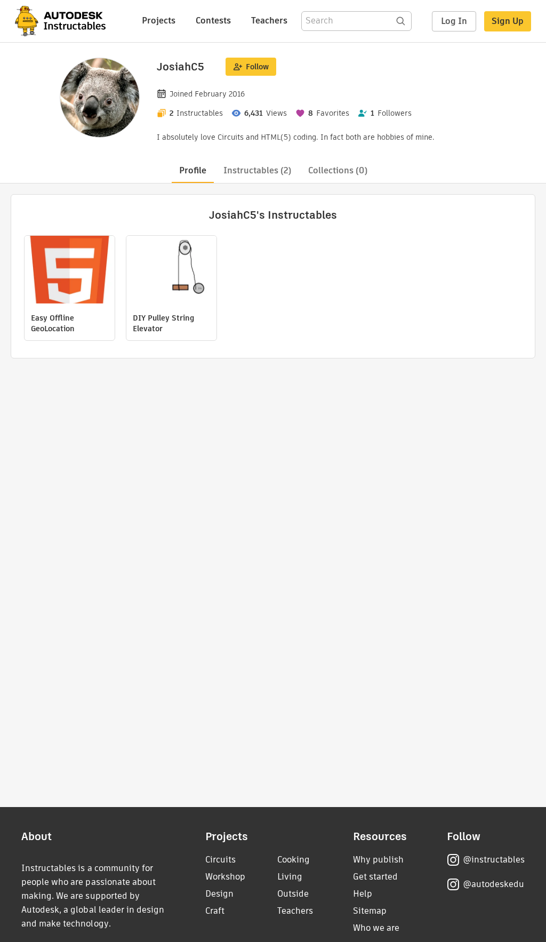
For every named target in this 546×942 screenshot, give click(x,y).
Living (289, 877)
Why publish (378, 859)
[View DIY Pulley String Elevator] (171, 271)
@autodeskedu (493, 884)
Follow (257, 66)
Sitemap (370, 911)
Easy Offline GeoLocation (53, 323)
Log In (454, 21)
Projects (158, 20)
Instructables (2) (257, 170)
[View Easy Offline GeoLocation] (70, 271)
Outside (293, 894)
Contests (213, 20)
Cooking (293, 859)
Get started (375, 877)
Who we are (376, 928)
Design (219, 894)
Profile (192, 170)
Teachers (269, 20)
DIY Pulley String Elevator (163, 323)
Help (362, 894)
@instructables (494, 859)
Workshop (225, 877)
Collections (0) (337, 170)
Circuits (220, 859)
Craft (214, 911)
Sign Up (508, 21)
